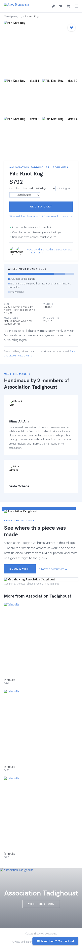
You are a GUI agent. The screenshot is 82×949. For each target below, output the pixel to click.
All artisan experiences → (53, 569)
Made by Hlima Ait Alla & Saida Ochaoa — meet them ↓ (49, 251)
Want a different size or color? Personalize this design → (41, 216)
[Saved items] (60, 6)
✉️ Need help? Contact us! (55, 941)
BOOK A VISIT (20, 569)
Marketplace (10, 16)
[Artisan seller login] (53, 6)
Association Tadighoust (30, 386)
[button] (41, 49)
